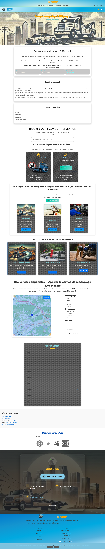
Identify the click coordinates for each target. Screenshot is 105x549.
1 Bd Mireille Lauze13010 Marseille (6, 417)
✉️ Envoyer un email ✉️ (66, 176)
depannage (18, 116)
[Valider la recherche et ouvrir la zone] (71, 139)
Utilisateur (29, 389)
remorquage (18, 118)
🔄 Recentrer (46, 297)
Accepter (50, 547)
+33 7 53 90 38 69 (70, 72)
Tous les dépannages (20, 119)
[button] (32, 315)
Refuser (56, 547)
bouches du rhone (19, 114)
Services (29, 359)
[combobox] (52, 139)
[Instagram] (94, 5)
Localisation (30, 395)
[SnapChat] (97, 5)
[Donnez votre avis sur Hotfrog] (56, 443)
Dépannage (29, 371)
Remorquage (18, 121)
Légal (28, 401)
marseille (17, 113)
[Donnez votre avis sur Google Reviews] (39, 443)
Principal (29, 352)
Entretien (29, 377)
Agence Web (39, 540)
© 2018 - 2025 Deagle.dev (8, 425)
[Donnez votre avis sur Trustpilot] (48, 443)
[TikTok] (101, 5)
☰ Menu (9, 9)
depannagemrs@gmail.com (36, 497)
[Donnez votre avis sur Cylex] (65, 443)
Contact (29, 383)
